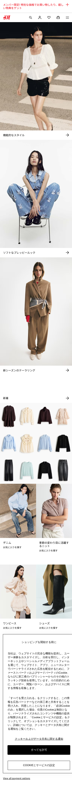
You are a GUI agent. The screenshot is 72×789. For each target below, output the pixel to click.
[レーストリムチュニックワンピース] (9, 416)
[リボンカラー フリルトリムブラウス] (27, 416)
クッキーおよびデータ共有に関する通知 (39, 738)
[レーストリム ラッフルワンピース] (63, 416)
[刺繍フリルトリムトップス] (27, 443)
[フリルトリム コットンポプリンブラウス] (9, 443)
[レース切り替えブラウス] (45, 443)
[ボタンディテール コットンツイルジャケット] (63, 443)
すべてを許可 (39, 749)
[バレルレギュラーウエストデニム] (63, 470)
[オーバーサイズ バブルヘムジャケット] (45, 416)
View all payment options (16, 778)
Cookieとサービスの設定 (39, 765)
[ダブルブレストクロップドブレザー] (45, 470)
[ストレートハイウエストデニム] (9, 470)
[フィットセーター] (27, 470)
